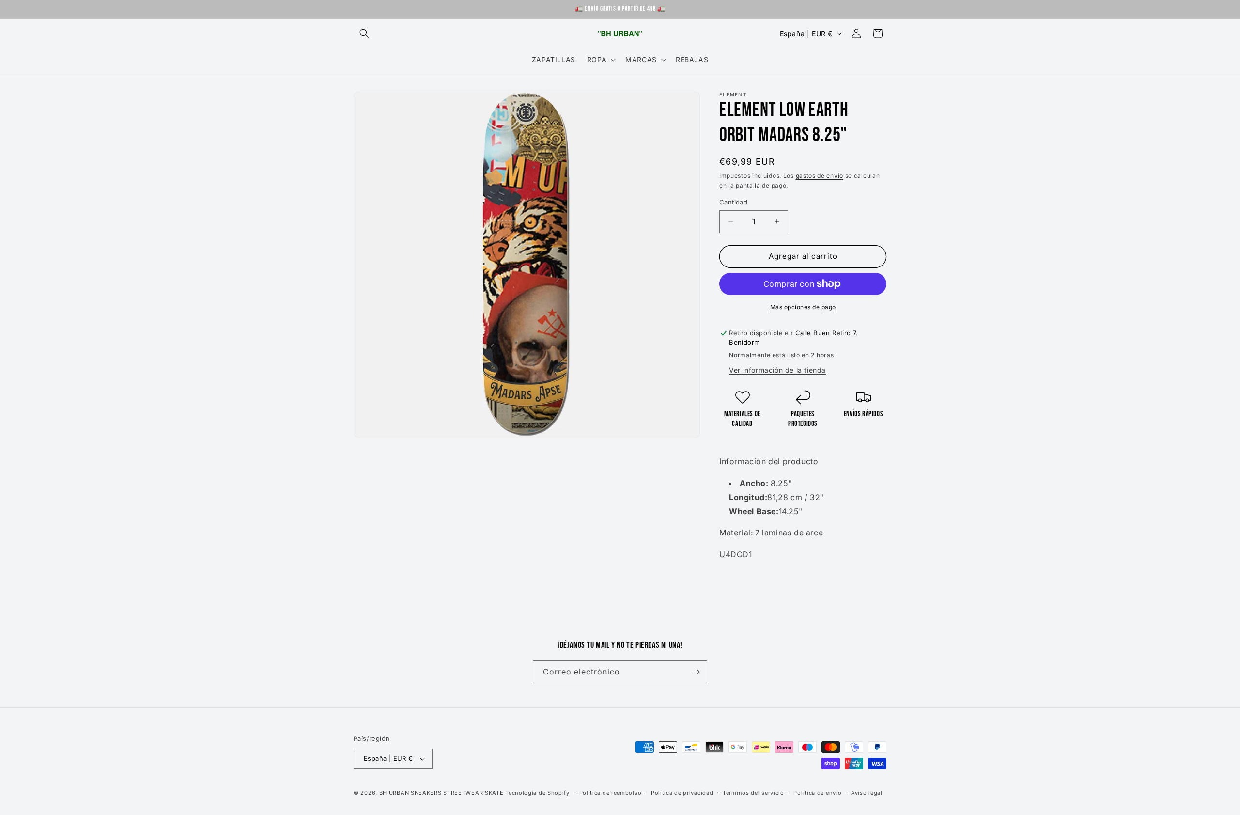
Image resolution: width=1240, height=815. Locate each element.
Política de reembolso (610, 792)
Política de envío (817, 792)
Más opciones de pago (803, 307)
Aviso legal (867, 792)
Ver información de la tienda (777, 370)
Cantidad (733, 202)
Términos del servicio (753, 792)
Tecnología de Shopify (537, 792)
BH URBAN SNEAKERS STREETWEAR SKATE (442, 792)
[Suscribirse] (696, 671)
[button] (364, 33)
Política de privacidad (682, 792)
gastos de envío (820, 175)
